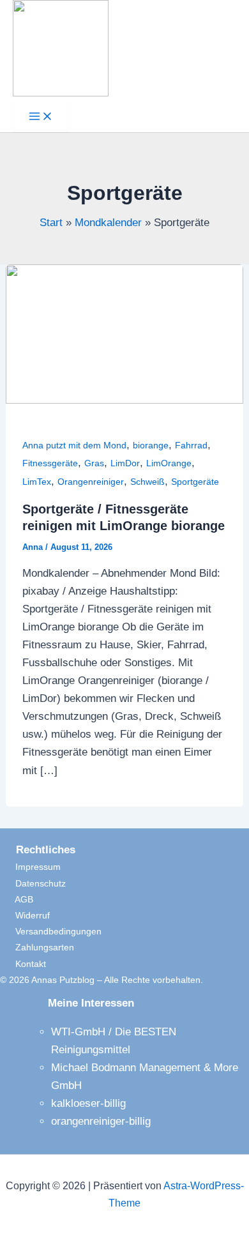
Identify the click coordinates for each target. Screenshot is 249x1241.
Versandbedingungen (51, 931)
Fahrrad (191, 445)
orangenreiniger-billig (101, 1121)
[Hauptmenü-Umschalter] (41, 117)
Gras (94, 463)
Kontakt (23, 964)
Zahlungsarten (37, 947)
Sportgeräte (195, 481)
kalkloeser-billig (88, 1103)
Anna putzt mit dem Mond (74, 445)
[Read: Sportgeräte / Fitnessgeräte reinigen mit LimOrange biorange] (124, 400)
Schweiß (147, 481)
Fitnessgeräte (50, 463)
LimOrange (169, 463)
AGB (16, 899)
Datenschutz (33, 883)
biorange (151, 445)
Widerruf (25, 915)
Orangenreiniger (90, 481)
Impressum (30, 867)
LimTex (36, 481)
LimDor (125, 463)
